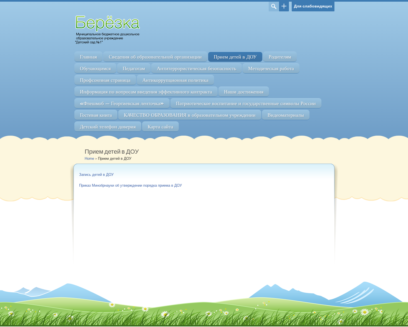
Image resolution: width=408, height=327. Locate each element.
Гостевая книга (96, 115)
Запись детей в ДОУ (96, 175)
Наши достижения (243, 91)
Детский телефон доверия (108, 126)
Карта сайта (160, 126)
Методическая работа (271, 68)
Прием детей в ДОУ (235, 57)
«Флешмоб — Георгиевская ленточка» (122, 103)
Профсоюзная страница (105, 80)
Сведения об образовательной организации (155, 57)
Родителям (280, 57)
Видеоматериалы (286, 115)
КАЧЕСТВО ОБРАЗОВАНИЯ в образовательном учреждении (190, 115)
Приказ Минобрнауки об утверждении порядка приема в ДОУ (130, 185)
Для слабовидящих (313, 6)
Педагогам (134, 68)
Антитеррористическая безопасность (196, 68)
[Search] (274, 6)
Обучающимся (95, 68)
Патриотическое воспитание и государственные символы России (246, 103)
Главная (88, 57)
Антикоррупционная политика (175, 80)
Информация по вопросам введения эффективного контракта (146, 91)
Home (89, 158)
